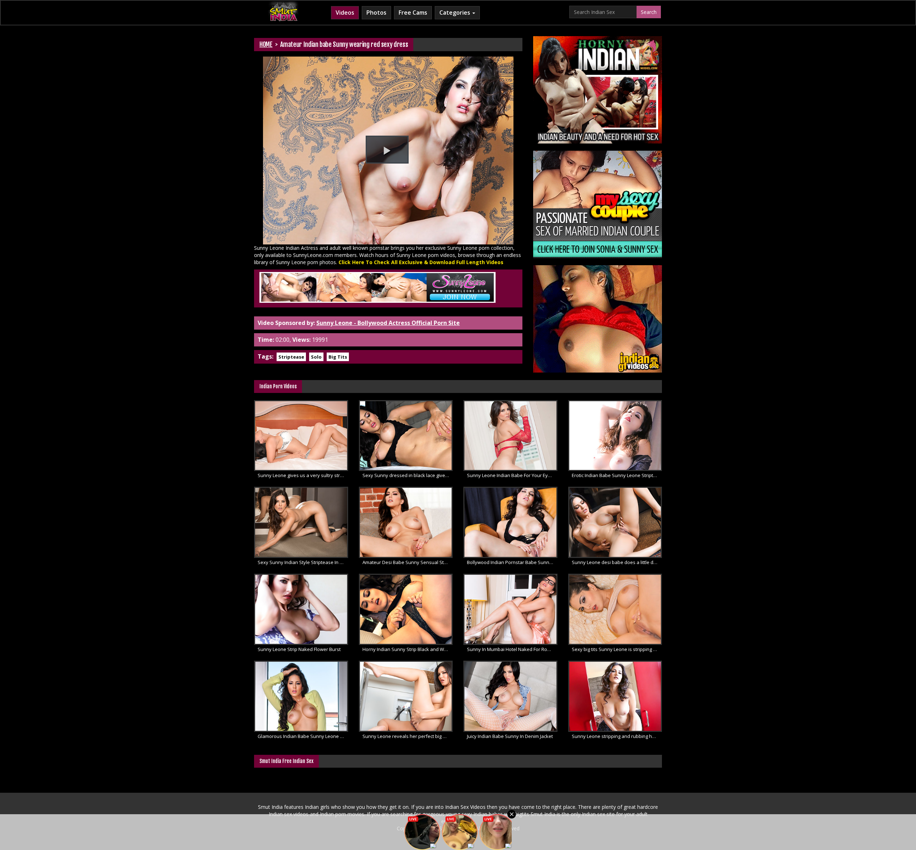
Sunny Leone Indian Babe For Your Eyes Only (512, 475)
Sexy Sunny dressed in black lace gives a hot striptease (407, 475)
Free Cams (413, 12)
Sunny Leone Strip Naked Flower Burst (299, 649)
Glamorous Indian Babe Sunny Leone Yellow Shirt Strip (303, 736)
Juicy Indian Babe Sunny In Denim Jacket (510, 736)
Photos (376, 12)
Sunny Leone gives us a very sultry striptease (303, 475)
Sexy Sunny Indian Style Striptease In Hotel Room (303, 562)
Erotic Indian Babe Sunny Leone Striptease (617, 475)
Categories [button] (455, 12)
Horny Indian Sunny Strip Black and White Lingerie (407, 649)
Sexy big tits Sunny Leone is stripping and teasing (617, 649)
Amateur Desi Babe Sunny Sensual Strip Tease (407, 562)
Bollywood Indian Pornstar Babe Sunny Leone (512, 562)
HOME (266, 44)
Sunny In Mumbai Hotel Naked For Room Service (512, 649)
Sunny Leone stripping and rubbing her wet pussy (617, 736)
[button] (387, 150)
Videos (345, 12)
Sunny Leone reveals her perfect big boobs (407, 736)
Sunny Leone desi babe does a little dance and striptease (617, 562)
